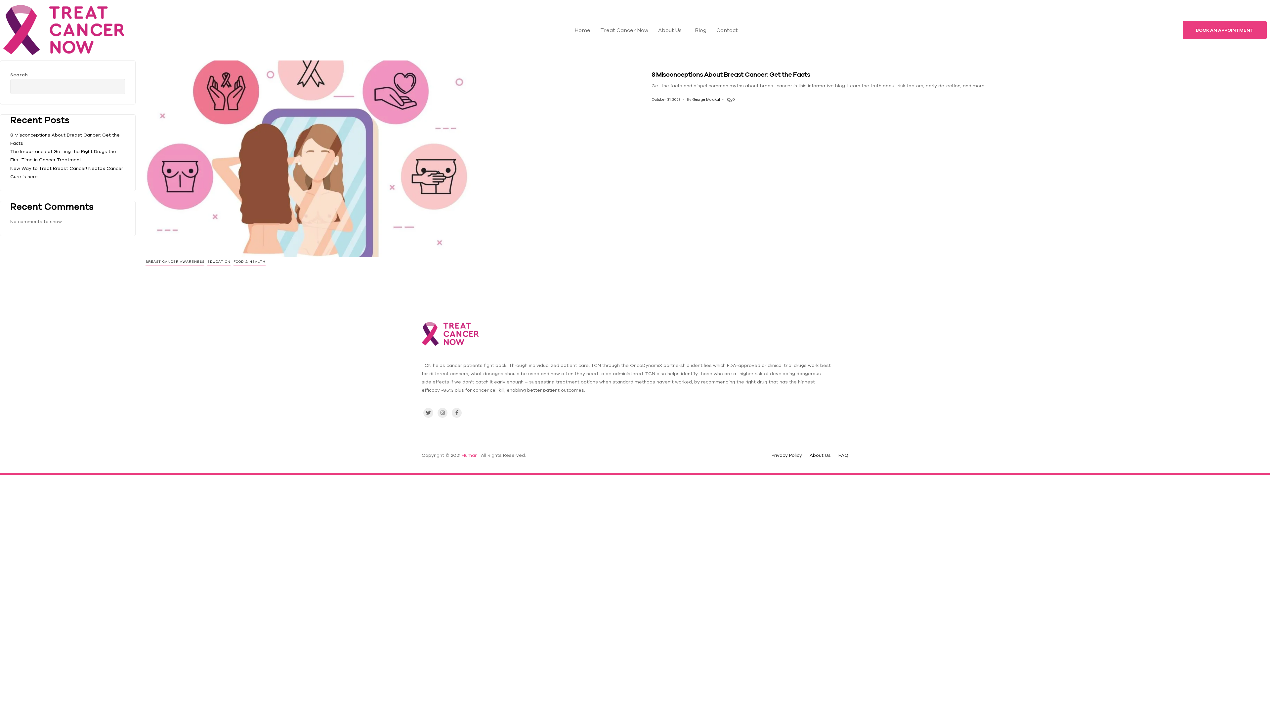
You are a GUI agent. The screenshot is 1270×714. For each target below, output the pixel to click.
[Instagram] (442, 413)
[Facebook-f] (457, 413)
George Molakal (706, 99)
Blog (700, 30)
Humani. (471, 455)
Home (582, 30)
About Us (670, 30)
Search (19, 74)
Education (219, 261)
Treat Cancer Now (624, 30)
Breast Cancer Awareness (175, 261)
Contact (727, 30)
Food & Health (249, 261)
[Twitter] (428, 413)
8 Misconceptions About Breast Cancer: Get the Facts (731, 74)
